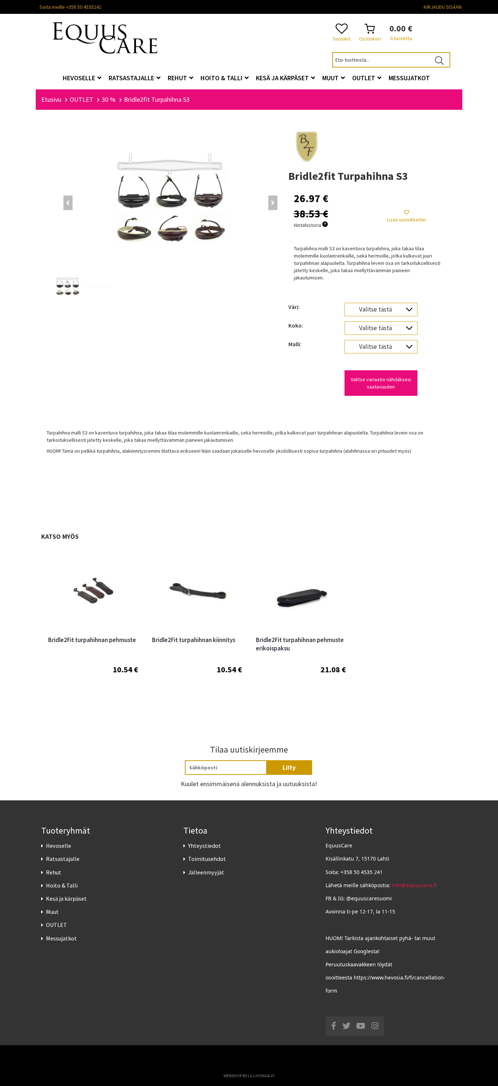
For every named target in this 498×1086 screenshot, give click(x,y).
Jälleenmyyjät (206, 872)
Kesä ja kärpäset (66, 898)
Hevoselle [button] (80, 78)
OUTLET (56, 924)
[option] (93, 629)
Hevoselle (58, 845)
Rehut (53, 872)
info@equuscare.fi (414, 885)
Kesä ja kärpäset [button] (283, 78)
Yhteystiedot (204, 845)
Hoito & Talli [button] (222, 78)
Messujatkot (61, 938)
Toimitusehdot (207, 858)
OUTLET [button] (364, 78)
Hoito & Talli (62, 885)
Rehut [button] (178, 78)
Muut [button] (331, 78)
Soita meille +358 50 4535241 (70, 7)
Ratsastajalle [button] (132, 78)
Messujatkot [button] (409, 78)
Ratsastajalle (62, 858)
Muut (52, 911)
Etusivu (51, 99)
